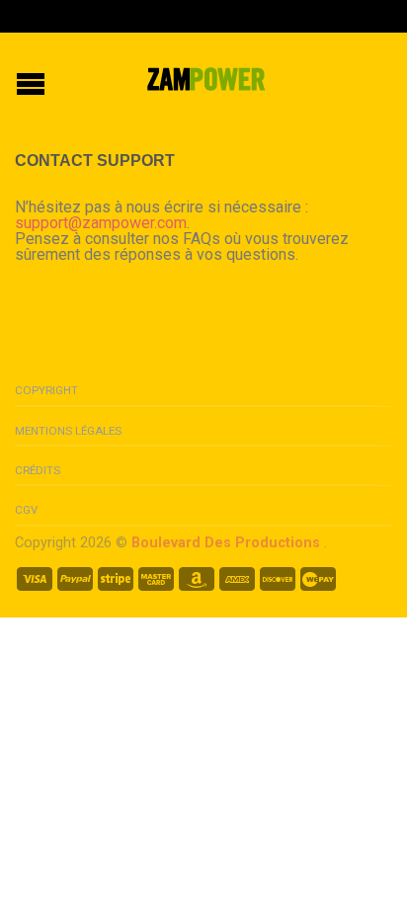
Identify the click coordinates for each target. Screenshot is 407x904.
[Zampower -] (206, 77)
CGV (26, 510)
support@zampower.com (101, 222)
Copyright (46, 390)
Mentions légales (68, 431)
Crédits (37, 470)
